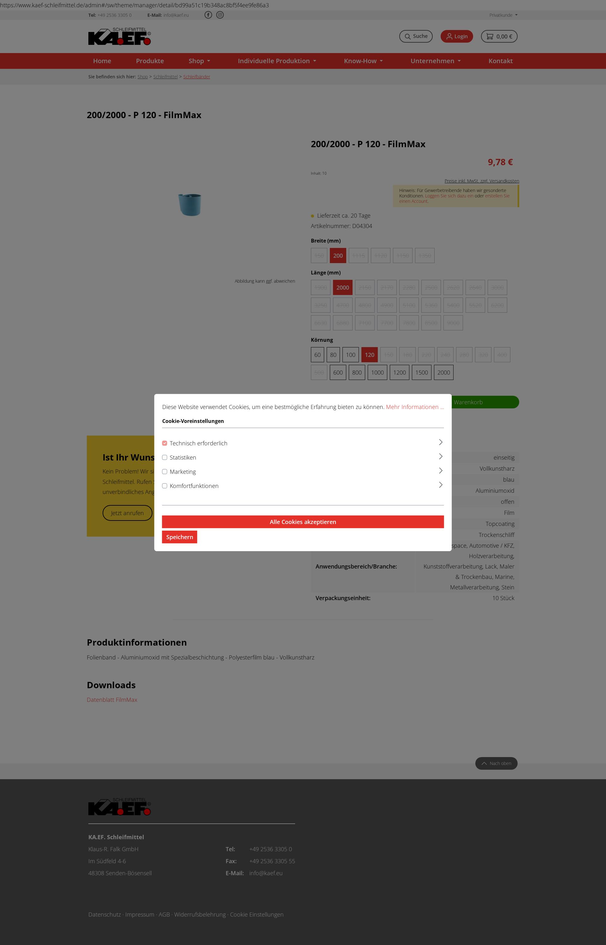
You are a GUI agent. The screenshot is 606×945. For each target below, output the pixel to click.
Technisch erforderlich (199, 443)
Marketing (183, 471)
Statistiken (183, 457)
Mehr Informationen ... (415, 407)
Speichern (179, 537)
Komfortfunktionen (194, 486)
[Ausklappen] (441, 441)
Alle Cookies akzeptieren (303, 522)
